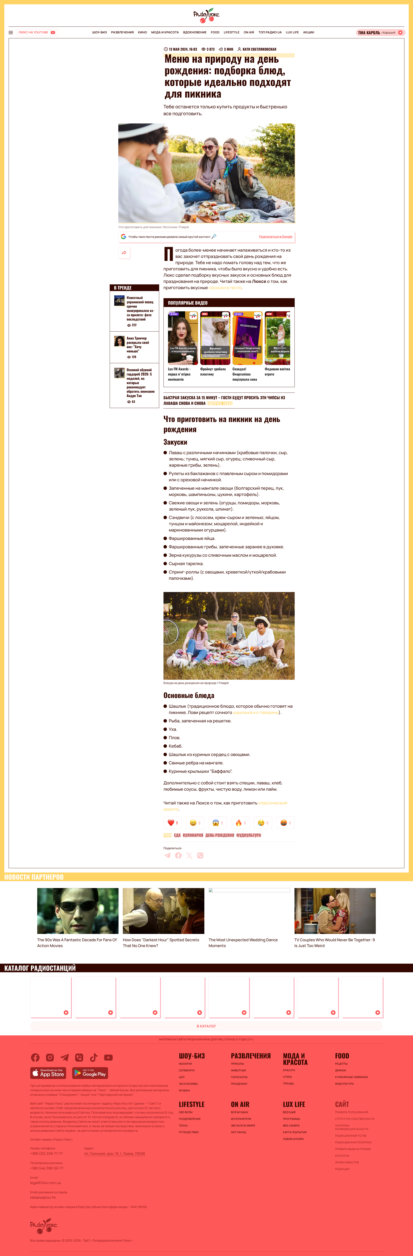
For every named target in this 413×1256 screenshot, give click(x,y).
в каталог (206, 1026)
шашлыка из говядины (256, 712)
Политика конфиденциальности (351, 1127)
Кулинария (193, 835)
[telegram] (167, 855)
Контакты (342, 1156)
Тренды (288, 1083)
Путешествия (189, 1132)
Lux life (292, 32)
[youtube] (108, 1057)
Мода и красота (165, 32)
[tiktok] (94, 1057)
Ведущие (289, 1112)
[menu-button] (11, 32)
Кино (142, 32)
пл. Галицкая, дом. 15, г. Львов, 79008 (114, 1153)
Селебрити (187, 1070)
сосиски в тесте (225, 287)
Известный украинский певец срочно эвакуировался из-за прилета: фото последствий (140, 308)
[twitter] (189, 855)
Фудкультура (248, 835)
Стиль (287, 1077)
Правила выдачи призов (353, 1149)
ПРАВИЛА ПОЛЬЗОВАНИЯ (351, 1112)
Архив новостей (347, 1162)
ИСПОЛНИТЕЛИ (241, 1119)
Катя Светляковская (259, 49)
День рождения (219, 835)
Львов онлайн (293, 1139)
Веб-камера (291, 1125)
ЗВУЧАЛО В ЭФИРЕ (243, 1125)
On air (249, 32)
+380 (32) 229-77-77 (46, 1153)
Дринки (340, 1070)
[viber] (200, 855)
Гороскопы (239, 1077)
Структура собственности (354, 1119)
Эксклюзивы (188, 1084)
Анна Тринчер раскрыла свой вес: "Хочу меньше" (138, 344)
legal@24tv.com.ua (45, 1182)
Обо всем (186, 1112)
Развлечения (122, 32)
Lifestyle (231, 32)
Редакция (342, 1169)
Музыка (184, 1090)
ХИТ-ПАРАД (238, 1132)
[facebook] (178, 855)
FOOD (215, 32)
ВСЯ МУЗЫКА (239, 1112)
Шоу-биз (99, 32)
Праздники (239, 1084)
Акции (308, 32)
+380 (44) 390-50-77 (46, 1168)
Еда (177, 835)
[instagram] (50, 1057)
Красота (289, 1070)
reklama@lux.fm (43, 1197)
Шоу (182, 1077)
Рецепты (341, 1064)
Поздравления (189, 1119)
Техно (183, 1125)
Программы (291, 1119)
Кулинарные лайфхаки (351, 1077)
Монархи (185, 1064)
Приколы (237, 1064)
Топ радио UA (270, 32)
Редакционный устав (351, 1136)
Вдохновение (195, 32)
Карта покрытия (295, 1132)
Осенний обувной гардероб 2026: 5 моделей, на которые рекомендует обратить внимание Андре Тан (141, 382)
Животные (238, 1070)
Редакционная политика (353, 1142)
